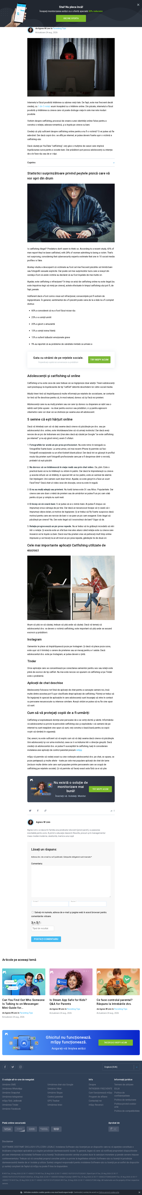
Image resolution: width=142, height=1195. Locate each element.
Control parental (55, 1096)
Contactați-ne (95, 1100)
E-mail (36, 901)
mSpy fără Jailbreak (12, 1100)
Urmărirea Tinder (10, 1104)
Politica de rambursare (125, 1099)
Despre (92, 1084)
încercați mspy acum (115, 1042)
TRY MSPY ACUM (99, 359)
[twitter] (30, 810)
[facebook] (37, 810)
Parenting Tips (59, 28)
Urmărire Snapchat (11, 1092)
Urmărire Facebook (11, 1109)
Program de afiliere (98, 1096)
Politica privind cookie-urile (109, 1192)
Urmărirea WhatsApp (12, 1088)
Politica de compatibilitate (127, 1111)
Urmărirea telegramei (12, 1096)
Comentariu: (37, 863)
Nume (74, 901)
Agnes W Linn (43, 822)
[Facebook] (5, 1067)
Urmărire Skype (55, 1092)
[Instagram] (20, 1067)
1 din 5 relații (44, 106)
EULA (117, 1088)
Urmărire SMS (9, 1084)
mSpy (79, 750)
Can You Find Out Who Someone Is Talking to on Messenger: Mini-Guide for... (23, 1003)
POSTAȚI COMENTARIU (46, 939)
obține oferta (71, 18)
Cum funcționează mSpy (100, 1092)
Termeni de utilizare (123, 1084)
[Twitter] (13, 1067)
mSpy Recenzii (96, 1104)
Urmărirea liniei (55, 1104)
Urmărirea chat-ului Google (60, 1084)
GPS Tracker (53, 1100)
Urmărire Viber (55, 1088)
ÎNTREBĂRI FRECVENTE (100, 1088)
